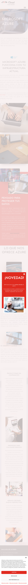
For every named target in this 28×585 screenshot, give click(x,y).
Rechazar (14, 576)
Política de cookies (5, 583)
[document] (14, 292)
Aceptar (14, 572)
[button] (26, 557)
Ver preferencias (14, 579)
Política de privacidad (13, 583)
